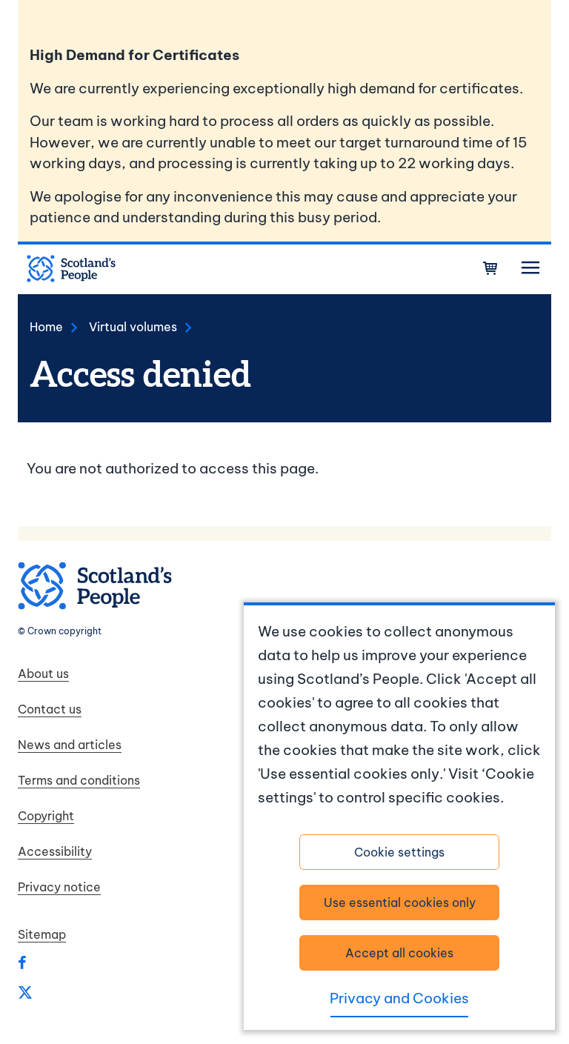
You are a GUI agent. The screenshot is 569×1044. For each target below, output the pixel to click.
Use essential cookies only (400, 902)
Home (46, 326)
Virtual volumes (133, 326)
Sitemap (42, 934)
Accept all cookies (399, 952)
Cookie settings (399, 852)
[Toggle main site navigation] (530, 268)
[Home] (71, 269)
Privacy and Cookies (399, 998)
